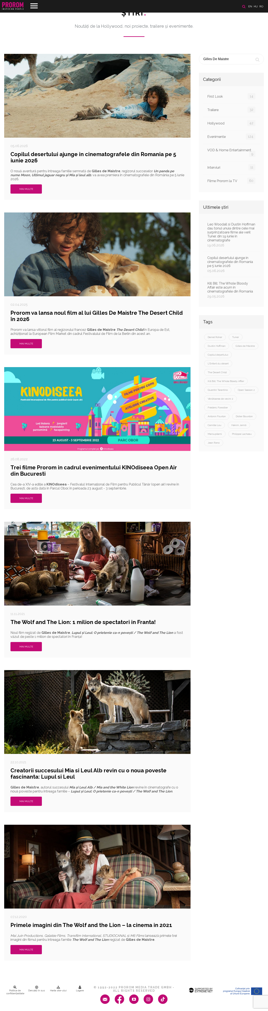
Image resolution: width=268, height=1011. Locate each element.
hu (256, 6)
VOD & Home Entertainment (230, 152)
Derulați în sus (36, 990)
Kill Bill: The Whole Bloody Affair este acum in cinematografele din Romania (230, 289)
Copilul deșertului (218, 354)
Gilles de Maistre (245, 345)
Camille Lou (214, 425)
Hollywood (230, 123)
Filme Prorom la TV (230, 181)
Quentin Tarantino (218, 389)
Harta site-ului (58, 990)
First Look (230, 96)
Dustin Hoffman (216, 345)
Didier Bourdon (244, 416)
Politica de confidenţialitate (15, 992)
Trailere (230, 110)
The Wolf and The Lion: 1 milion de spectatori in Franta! (83, 622)
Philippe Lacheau (242, 433)
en (250, 6)
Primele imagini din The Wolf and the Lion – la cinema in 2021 (91, 925)
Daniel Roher (215, 337)
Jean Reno (214, 442)
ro (261, 6)
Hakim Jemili (238, 425)
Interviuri (230, 167)
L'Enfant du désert (218, 363)
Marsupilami (215, 433)
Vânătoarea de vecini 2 (220, 398)
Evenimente (230, 137)
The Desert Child (217, 372)
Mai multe (26, 189)
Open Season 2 (246, 389)
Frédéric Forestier (218, 407)
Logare (80, 990)
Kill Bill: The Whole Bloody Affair (226, 381)
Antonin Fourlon (217, 416)
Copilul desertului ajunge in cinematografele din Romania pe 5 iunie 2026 (230, 264)
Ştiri (134, 12)
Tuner (235, 337)
